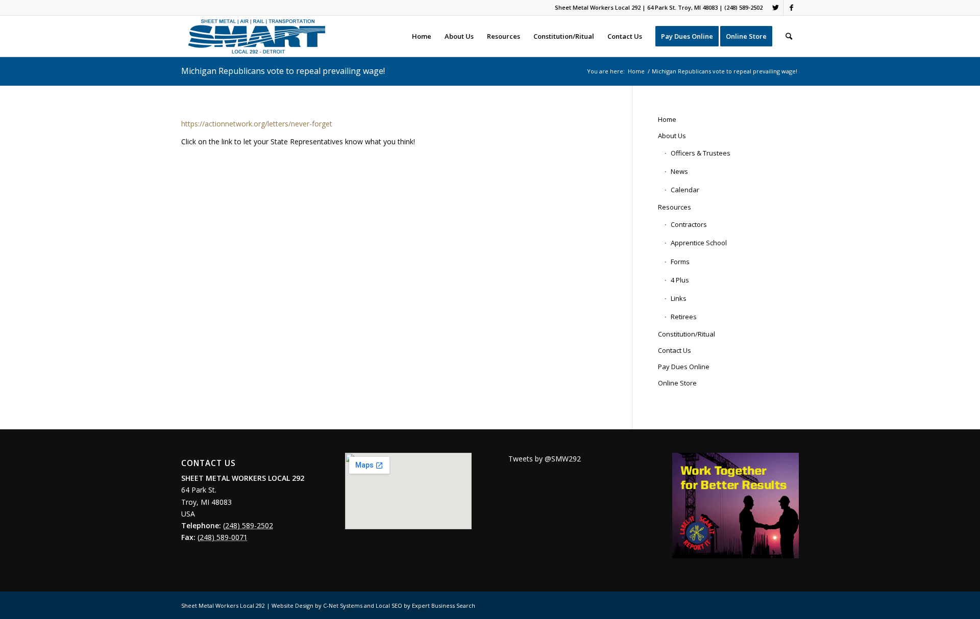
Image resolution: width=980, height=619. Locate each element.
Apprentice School (699, 242)
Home (667, 119)
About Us (672, 135)
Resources (674, 207)
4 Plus (680, 280)
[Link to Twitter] (775, 7)
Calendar (685, 189)
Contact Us (674, 350)
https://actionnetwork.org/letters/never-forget (256, 123)
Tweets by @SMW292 (544, 458)
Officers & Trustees (700, 153)
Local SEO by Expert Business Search (425, 605)
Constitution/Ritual (686, 334)
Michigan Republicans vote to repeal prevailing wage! (283, 70)
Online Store (677, 383)
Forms (680, 261)
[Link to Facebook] (791, 7)
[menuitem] (421, 36)
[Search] (789, 36)
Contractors (689, 224)
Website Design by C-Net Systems (317, 605)
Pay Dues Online (683, 366)
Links (679, 298)
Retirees (684, 316)
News (679, 171)
